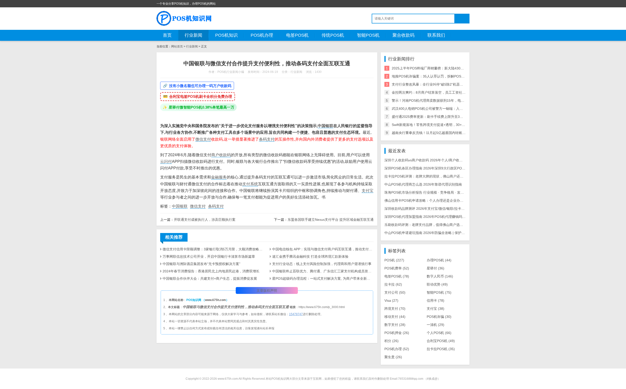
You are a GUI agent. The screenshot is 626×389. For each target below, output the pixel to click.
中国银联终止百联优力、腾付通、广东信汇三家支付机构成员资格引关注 (322, 271)
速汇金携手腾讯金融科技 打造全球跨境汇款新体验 (310, 256)
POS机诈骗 (439, 317)
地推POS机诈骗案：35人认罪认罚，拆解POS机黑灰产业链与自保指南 (445, 76)
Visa (391, 300)
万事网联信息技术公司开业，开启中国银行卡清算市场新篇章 (209, 256)
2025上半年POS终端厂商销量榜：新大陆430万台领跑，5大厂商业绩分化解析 (451, 68)
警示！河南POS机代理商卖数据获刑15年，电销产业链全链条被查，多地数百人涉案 (455, 100)
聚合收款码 (403, 35)
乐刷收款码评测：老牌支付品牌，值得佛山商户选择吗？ (427, 225)
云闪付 (166, 161)
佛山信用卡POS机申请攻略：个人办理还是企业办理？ (425, 200)
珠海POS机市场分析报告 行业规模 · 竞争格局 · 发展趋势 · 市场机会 (436, 192)
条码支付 (267, 139)
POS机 (394, 260)
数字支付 (394, 325)
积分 (391, 341)
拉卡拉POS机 (441, 349)
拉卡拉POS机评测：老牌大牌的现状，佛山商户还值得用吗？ (430, 176)
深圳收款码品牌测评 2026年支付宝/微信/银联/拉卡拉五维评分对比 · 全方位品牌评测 (448, 209)
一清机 (435, 325)
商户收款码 (221, 155)
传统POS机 (333, 35)
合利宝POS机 (441, 341)
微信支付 (203, 139)
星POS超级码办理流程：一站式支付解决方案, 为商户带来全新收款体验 (322, 278)
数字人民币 (440, 276)
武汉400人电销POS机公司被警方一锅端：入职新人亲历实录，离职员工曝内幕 (451, 109)
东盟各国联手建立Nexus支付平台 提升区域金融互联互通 (331, 220)
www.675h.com (215, 300)
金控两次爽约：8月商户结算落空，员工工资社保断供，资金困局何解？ (446, 92)
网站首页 (177, 46)
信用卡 (435, 300)
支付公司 (394, 292)
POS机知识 (226, 35)
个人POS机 (439, 333)
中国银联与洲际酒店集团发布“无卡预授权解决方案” (201, 264)
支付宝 (367, 191)
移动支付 (394, 317)
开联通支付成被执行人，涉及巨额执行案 (204, 220)
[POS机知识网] (184, 18)
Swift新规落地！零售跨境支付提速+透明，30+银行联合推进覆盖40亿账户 (447, 125)
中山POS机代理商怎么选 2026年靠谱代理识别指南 (423, 184)
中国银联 (325, 126)
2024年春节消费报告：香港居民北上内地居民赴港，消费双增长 (211, 271)
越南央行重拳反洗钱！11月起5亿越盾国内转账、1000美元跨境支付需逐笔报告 (451, 133)
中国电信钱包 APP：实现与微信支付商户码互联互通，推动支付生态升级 (322, 249)
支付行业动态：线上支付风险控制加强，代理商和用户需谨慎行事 (321, 264)
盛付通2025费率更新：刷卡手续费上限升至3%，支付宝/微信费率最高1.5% (449, 117)
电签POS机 (297, 35)
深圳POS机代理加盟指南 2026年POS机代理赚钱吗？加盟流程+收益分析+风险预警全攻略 (452, 217)
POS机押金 (396, 333)
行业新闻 (193, 35)
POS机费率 (396, 268)
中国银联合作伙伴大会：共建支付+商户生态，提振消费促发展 (210, 278)
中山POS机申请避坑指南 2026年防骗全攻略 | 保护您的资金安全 (433, 233)
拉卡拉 (393, 284)
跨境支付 (394, 309)
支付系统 (250, 184)
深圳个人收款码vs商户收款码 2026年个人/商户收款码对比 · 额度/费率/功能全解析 (446, 160)
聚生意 (393, 357)
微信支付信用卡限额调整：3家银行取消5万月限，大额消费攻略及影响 (213, 249)
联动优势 (437, 284)
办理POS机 (439, 260)
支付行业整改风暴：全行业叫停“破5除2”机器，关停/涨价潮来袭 (440, 84)
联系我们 (436, 35)
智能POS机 (368, 35)
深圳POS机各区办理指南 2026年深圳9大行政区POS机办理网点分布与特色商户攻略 (448, 168)
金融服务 (219, 177)
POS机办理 (262, 35)
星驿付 (435, 268)
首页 (167, 35)
